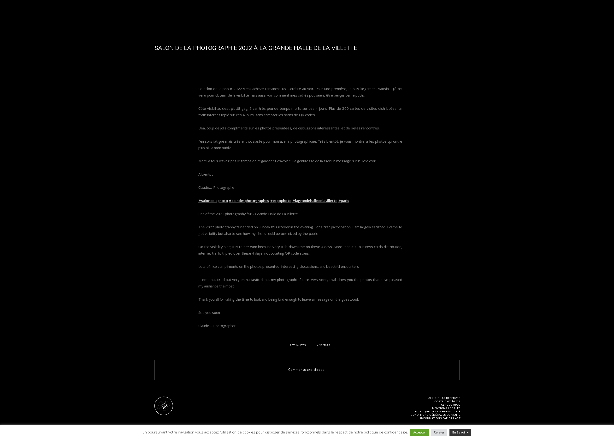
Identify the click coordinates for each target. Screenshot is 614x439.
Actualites (376, 17)
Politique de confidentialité (437, 411)
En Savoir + (460, 432)
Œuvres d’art (251, 17)
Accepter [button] (419, 432)
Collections (285, 17)
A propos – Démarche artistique (195, 17)
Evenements (343, 17)
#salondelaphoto (213, 200)
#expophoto (281, 200)
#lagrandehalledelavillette (314, 200)
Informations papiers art (440, 418)
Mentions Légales (446, 408)
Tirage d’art (408, 17)
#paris (343, 200)
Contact (437, 17)
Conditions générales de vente (435, 415)
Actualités (298, 345)
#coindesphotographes (249, 200)
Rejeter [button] (439, 432)
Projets (315, 17)
